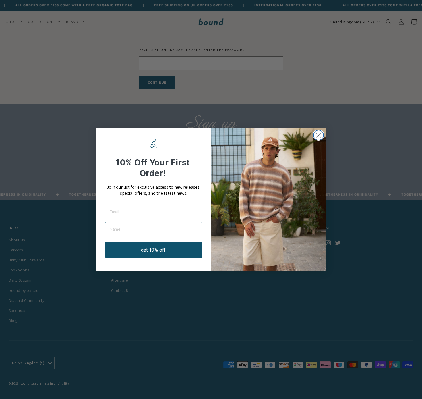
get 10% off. (154, 250)
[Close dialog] (318, 135)
